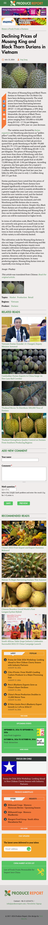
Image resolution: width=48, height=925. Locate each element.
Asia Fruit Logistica (12, 735)
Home (4, 29)
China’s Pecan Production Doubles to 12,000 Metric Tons (24, 695)
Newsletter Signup (34, 904)
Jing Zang (23, 59)
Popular (33, 653)
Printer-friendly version (4, 114)
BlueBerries (13, 814)
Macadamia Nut (15, 822)
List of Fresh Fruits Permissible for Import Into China (19, 871)
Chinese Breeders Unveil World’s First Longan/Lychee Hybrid (18, 610)
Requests (33, 799)
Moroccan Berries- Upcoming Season (24, 807)
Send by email (4, 119)
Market (13, 297)
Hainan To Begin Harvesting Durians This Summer (24, 579)
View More (24, 828)
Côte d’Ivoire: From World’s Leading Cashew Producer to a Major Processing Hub (25, 675)
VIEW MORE (24, 716)
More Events (24, 749)
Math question (9, 486)
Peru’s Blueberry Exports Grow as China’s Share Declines (22, 686)
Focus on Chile (24, 759)
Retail (30, 297)
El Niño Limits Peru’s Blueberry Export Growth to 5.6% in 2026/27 (25, 705)
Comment (7, 465)
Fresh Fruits (14, 29)
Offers (13, 799)
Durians (24, 29)
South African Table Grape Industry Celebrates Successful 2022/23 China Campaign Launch (22, 642)
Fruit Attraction (11, 742)
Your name (6, 457)
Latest (13, 653)
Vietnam (15, 301)
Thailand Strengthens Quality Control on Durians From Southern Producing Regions (24, 441)
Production (22, 297)
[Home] (26, 3)
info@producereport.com (16, 904)
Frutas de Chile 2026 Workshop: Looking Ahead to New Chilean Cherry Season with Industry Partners (26, 662)
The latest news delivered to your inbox (21, 842)
